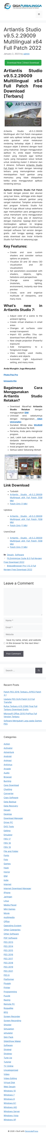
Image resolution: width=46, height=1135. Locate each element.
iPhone (7, 892)
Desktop (8, 814)
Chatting (8, 789)
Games (7, 863)
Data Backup (10, 802)
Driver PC (8, 822)
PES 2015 (8, 950)
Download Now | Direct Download (23, 62)
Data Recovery (11, 806)
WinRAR (38, 425)
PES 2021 (8, 971)
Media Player (10, 905)
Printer (7, 987)
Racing (7, 1000)
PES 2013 (8, 942)
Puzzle (7, 996)
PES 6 (7, 975)
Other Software (11, 934)
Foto (6, 859)
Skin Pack (8, 1037)
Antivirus (8, 764)
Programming (10, 991)
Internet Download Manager (17, 888)
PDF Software (10, 938)
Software (19, 555)
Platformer (9, 979)
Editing (7, 830)
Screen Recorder (12, 1016)
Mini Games (9, 909)
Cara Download (11, 785)
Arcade (7, 769)
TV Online (8, 1066)
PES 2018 (8, 963)
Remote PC (9, 1004)
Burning (7, 781)
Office (7, 921)
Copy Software (11, 797)
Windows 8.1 (10, 1103)
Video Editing (10, 1078)
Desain (10, 555)
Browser (8, 777)
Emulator (8, 835)
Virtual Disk (9, 1082)
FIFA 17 (7, 839)
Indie (6, 880)
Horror (7, 872)
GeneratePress (31, 1131)
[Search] (38, 671)
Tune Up (8, 1058)
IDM (27, 412)
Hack (6, 868)
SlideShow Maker (12, 1041)
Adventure (9, 752)
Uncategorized (11, 1070)
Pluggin (7, 983)
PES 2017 (8, 958)
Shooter (7, 1025)
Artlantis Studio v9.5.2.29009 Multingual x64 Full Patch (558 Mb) (26, 497)
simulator (8, 1033)
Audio (6, 773)
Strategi (7, 1049)
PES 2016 (8, 954)
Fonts (6, 855)
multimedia (9, 917)
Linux (6, 901)
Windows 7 (9, 1095)
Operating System (12, 925)
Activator (8, 748)
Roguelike (8, 1008)
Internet (7, 884)
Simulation (9, 1029)
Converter (8, 793)
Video (6, 1074)
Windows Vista (11, 1115)
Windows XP (10, 1119)
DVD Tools (9, 826)
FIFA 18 (7, 843)
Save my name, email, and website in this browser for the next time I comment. (23, 643)
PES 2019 (8, 967)
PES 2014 (8, 946)
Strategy (8, 1053)
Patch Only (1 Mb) (18, 504)
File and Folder (11, 851)
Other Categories (12, 930)
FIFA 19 (7, 847)
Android (8, 756)
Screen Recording (12, 1020)
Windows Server (12, 1111)
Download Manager (13, 818)
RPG (6, 1012)
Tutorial (7, 1062)
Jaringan (8, 897)
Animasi (8, 760)
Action (7, 744)
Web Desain (9, 1086)
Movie (7, 913)
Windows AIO (10, 1107)
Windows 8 (9, 1099)
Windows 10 (10, 1091)
